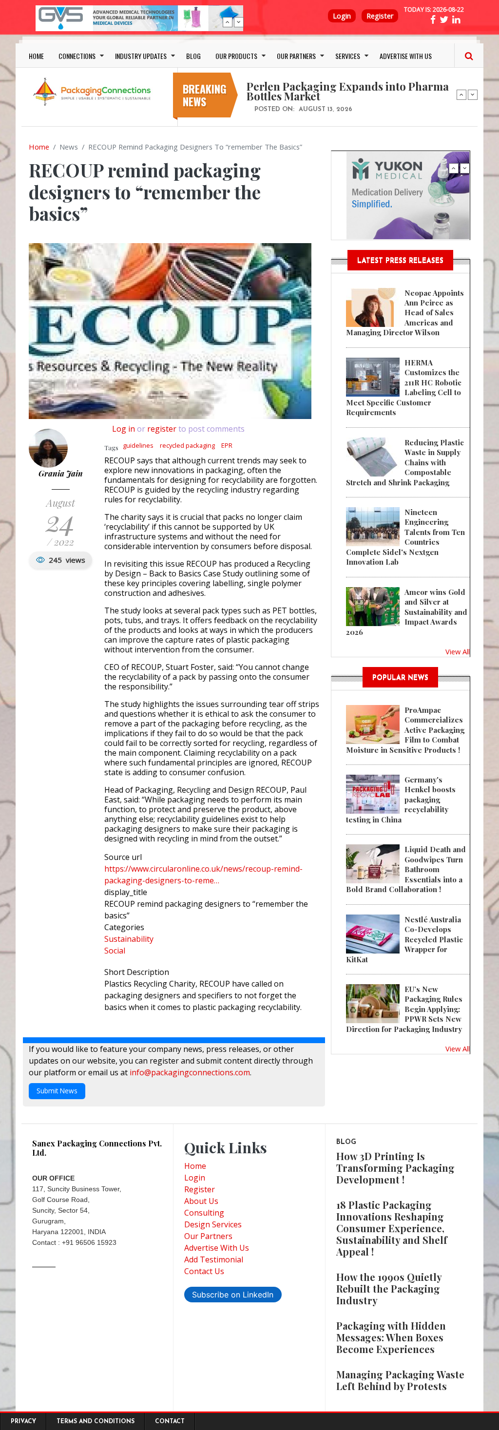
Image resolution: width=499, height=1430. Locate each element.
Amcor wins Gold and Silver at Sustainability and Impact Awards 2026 (406, 612)
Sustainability (129, 939)
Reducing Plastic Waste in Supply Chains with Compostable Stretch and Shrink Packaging (405, 462)
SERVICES (347, 56)
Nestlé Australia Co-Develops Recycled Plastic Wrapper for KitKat (404, 939)
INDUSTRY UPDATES (141, 56)
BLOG (193, 56)
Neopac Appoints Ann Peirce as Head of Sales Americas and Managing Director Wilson (405, 313)
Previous (227, 22)
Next (239, 22)
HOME (36, 56)
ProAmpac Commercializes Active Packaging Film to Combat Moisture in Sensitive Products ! (405, 730)
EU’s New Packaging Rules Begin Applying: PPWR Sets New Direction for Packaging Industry (404, 1009)
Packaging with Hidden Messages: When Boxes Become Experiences (391, 1337)
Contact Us (204, 1271)
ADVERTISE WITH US (406, 56)
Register (379, 15)
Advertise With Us (216, 1247)
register (161, 428)
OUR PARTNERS (296, 56)
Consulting (204, 1212)
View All (457, 651)
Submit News (57, 1090)
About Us (201, 1201)
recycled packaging (187, 445)
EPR (226, 445)
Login (342, 15)
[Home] (93, 90)
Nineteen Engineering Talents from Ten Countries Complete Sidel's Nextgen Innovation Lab (405, 537)
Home (39, 147)
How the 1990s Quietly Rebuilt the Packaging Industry (388, 1288)
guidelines (138, 445)
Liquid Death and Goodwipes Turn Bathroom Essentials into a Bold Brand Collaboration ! (406, 869)
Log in (123, 428)
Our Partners (208, 1236)
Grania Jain (60, 473)
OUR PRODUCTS (236, 56)
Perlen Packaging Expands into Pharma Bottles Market (348, 91)
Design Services (213, 1224)
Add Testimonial (213, 1259)
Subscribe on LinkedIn (232, 1294)
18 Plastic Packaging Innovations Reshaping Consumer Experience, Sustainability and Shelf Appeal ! (391, 1228)
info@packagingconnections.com (190, 1072)
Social (114, 950)
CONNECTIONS (77, 56)
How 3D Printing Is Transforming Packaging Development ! (395, 1167)
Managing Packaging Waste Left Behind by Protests (400, 1380)
